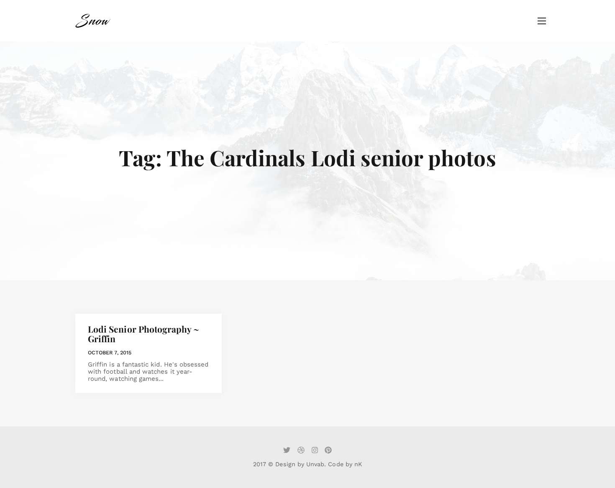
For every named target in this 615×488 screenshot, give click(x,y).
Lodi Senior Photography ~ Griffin (144, 333)
